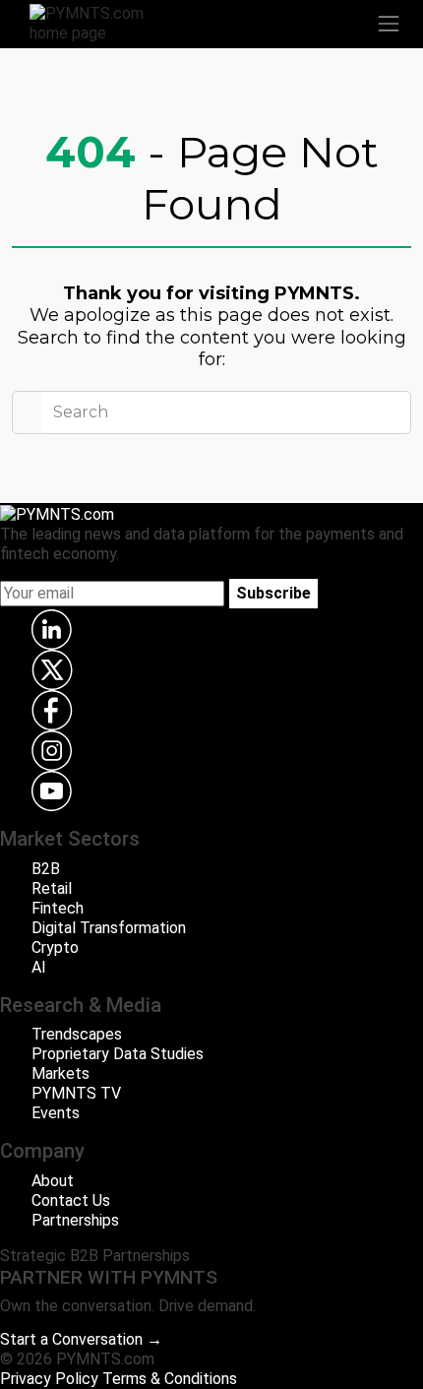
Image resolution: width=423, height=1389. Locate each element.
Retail (51, 888)
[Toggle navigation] (388, 23)
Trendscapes (76, 1034)
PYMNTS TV (76, 1093)
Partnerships (75, 1220)
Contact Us (70, 1200)
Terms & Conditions (169, 1378)
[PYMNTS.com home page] (98, 22)
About (52, 1180)
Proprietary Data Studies (117, 1053)
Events (55, 1113)
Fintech (57, 908)
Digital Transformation (108, 927)
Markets (60, 1073)
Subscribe (273, 593)
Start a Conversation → (81, 1339)
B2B (45, 868)
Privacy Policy (49, 1378)
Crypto (55, 947)
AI (38, 967)
